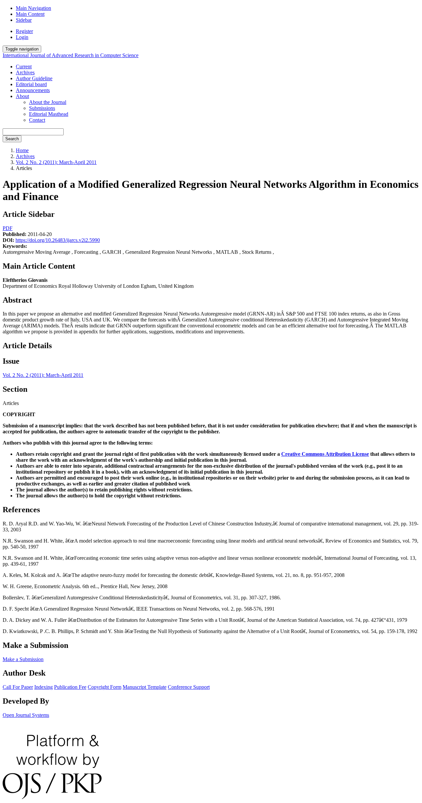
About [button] (22, 96)
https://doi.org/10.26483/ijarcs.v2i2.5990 (57, 240)
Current (24, 66)
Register (24, 31)
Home (22, 150)
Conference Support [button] (189, 687)
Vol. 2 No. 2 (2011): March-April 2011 (56, 162)
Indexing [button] (43, 687)
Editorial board (31, 84)
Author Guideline (34, 78)
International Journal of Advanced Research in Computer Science (70, 55)
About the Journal (47, 102)
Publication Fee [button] (70, 687)
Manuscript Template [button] (144, 687)
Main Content (30, 14)
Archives (25, 72)
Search (12, 138)
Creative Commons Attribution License (325, 454)
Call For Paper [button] (18, 687)
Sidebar (24, 20)
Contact (37, 120)
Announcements (33, 90)
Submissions (42, 108)
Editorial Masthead (48, 114)
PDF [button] (8, 228)
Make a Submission (23, 659)
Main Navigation (33, 8)
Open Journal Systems (26, 715)
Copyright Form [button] (104, 687)
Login (22, 37)
